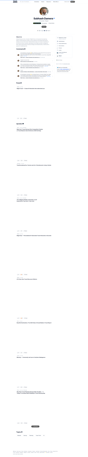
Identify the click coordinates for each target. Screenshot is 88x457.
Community (36, 1)
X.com (14, 452)
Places (51, 451)
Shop (49, 451)
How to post (19, 451)
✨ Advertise (47, 452)
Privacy (38, 452)
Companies (30, 451)
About (15, 451)
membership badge (66, 63)
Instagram (21, 452)
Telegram (25, 452)
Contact (51, 452)
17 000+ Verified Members (64, 69)
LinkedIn (32, 452)
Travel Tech (38, 435)
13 (18, 230)
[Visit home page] (15, 2)
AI (43, 435)
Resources (49, 1)
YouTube (28, 452)
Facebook (17, 452)
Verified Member (62, 41)
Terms (35, 452)
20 (18, 160)
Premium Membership (63, 43)
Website (19, 435)
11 (18, 387)
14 (18, 318)
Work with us (55, 1)
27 (18, 352)
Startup (25, 435)
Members (25, 451)
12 (18, 274)
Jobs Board (37, 451)
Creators (33, 451)
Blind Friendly (42, 452)
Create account (66, 1)
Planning (31, 435)
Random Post (55, 451)
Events (42, 1)
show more (25, 55)
